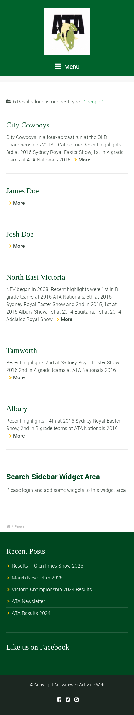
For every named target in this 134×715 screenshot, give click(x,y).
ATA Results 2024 (31, 613)
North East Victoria (35, 277)
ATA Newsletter (28, 601)
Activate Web (91, 685)
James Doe (22, 191)
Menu (71, 66)
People (19, 526)
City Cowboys (27, 125)
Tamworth (21, 350)
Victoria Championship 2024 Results (52, 589)
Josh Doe (20, 234)
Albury (16, 409)
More (84, 159)
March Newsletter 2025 (37, 577)
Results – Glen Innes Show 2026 (47, 565)
